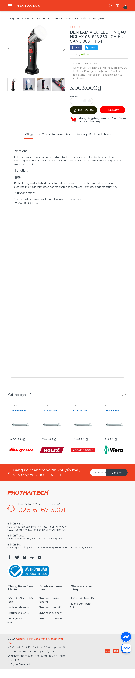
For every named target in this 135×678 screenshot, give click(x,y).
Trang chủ (13, 18)
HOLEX (75, 27)
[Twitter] (17, 557)
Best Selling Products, (104, 67)
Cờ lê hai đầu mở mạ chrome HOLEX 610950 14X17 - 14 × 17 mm (114, 410)
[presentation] (122, 395)
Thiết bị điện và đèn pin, (100, 74)
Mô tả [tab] (28, 134)
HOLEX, (122, 67)
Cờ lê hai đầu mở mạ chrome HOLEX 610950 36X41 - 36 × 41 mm (20, 410)
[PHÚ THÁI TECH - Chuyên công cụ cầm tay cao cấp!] (28, 5)
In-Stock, (78, 71)
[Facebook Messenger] (126, 637)
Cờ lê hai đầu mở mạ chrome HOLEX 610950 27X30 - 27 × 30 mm (83, 410)
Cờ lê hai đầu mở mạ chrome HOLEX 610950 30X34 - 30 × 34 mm (52, 410)
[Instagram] (24, 557)
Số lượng (74, 96)
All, (89, 67)
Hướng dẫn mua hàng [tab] (54, 134)
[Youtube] (39, 557)
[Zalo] (126, 648)
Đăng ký (117, 472)
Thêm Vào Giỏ (86, 110)
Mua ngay (113, 109)
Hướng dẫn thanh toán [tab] (94, 134)
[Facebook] (9, 557)
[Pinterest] (32, 557)
